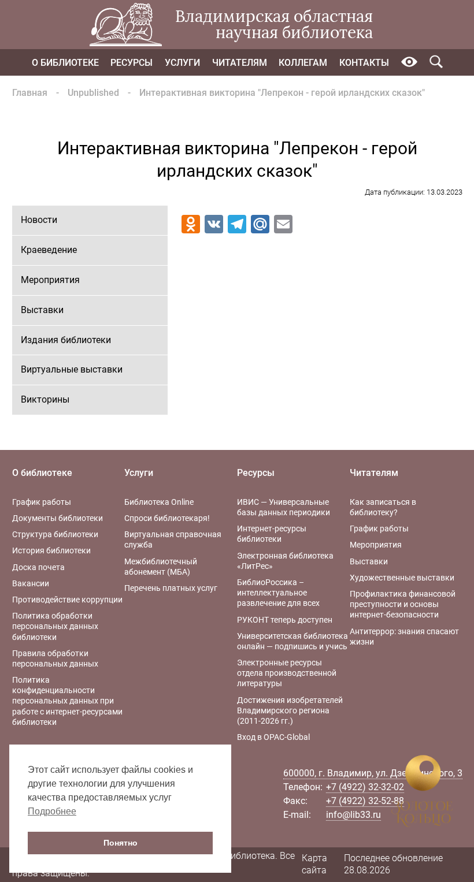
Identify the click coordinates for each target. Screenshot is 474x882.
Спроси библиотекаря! (167, 518)
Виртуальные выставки (72, 369)
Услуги (182, 62)
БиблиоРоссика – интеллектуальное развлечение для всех (278, 593)
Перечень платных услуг (170, 588)
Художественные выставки (402, 577)
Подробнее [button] (52, 811)
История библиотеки (51, 550)
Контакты (364, 62)
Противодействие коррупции (67, 599)
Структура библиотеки (55, 534)
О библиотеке (65, 62)
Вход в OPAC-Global (273, 737)
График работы (41, 502)
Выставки (42, 309)
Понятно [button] (120, 842)
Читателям (239, 62)
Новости (39, 219)
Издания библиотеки (66, 339)
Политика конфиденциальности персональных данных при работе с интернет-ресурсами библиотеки (67, 701)
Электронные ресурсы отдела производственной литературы (286, 673)
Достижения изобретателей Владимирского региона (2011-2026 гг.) (290, 710)
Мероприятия (50, 279)
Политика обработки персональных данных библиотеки (55, 626)
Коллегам (303, 62)
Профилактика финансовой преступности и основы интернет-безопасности (403, 604)
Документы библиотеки (57, 518)
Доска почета (38, 567)
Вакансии (30, 583)
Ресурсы (131, 62)
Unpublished (93, 92)
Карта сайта (314, 864)
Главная (29, 92)
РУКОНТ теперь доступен (284, 619)
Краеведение (49, 249)
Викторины (45, 399)
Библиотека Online (159, 502)
